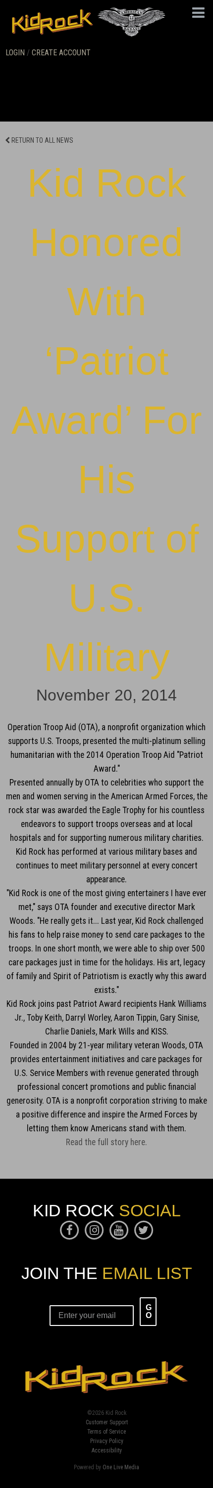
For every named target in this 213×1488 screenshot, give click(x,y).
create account (61, 52)
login (15, 52)
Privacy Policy (106, 1442)
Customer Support (107, 1423)
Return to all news (41, 140)
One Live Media (121, 1467)
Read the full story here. (106, 1142)
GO (149, 1311)
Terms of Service (106, 1432)
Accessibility (107, 1451)
